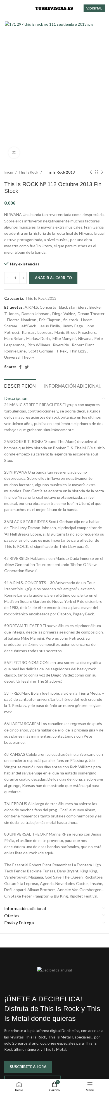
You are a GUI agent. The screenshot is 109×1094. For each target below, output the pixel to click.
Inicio (9, 172)
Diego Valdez (63, 313)
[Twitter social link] (26, 367)
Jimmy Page (73, 325)
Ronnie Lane (15, 351)
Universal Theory (19, 357)
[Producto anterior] (91, 172)
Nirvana (84, 338)
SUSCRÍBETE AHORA (28, 1066)
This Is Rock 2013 (59, 172)
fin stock (70, 319)
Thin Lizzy (77, 351)
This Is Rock (28, 172)
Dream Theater (91, 313)
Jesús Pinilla (49, 325)
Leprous (44, 332)
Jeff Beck (28, 325)
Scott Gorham (41, 351)
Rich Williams (38, 344)
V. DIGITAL (94, 8)
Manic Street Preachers (75, 332)
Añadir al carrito (53, 277)
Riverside (61, 344)
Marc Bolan (13, 338)
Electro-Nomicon (21, 319)
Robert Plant (83, 344)
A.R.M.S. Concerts (40, 307)
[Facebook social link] (20, 367)
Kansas (28, 332)
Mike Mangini (64, 338)
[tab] (20, 385)
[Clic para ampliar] (14, 152)
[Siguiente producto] (102, 172)
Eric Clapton (49, 319)
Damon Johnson (35, 313)
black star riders (73, 307)
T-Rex (61, 351)
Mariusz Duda (38, 338)
